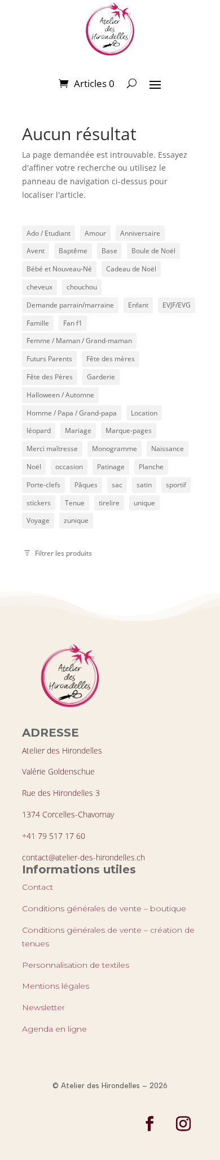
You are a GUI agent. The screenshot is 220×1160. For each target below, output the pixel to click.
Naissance (167, 448)
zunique (76, 520)
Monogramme (114, 448)
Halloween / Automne (60, 395)
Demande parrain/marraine (70, 305)
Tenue (75, 503)
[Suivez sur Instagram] (183, 1124)
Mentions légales (55, 986)
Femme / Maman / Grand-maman (79, 340)
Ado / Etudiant (49, 233)
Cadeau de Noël (131, 269)
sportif (176, 485)
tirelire (109, 503)
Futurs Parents (49, 358)
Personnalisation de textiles (75, 965)
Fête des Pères (50, 377)
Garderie (101, 377)
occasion (69, 466)
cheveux (39, 287)
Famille (38, 323)
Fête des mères (110, 358)
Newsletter (43, 1007)
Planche (151, 466)
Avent (36, 251)
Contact (37, 887)
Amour (95, 233)
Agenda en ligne (54, 1029)
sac (117, 485)
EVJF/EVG (176, 305)
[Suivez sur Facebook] (149, 1124)
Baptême (73, 251)
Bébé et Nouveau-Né (59, 269)
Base (109, 251)
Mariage (78, 430)
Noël (34, 466)
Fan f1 (72, 323)
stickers (39, 503)
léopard (39, 430)
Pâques (86, 485)
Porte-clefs (43, 485)
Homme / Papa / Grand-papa (72, 413)
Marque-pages (128, 430)
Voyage (38, 520)
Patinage (111, 466)
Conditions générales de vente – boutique (104, 908)
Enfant (138, 305)
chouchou (82, 287)
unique (144, 503)
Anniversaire (140, 233)
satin (144, 485)
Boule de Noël (153, 251)
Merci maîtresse (52, 448)
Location (144, 413)
